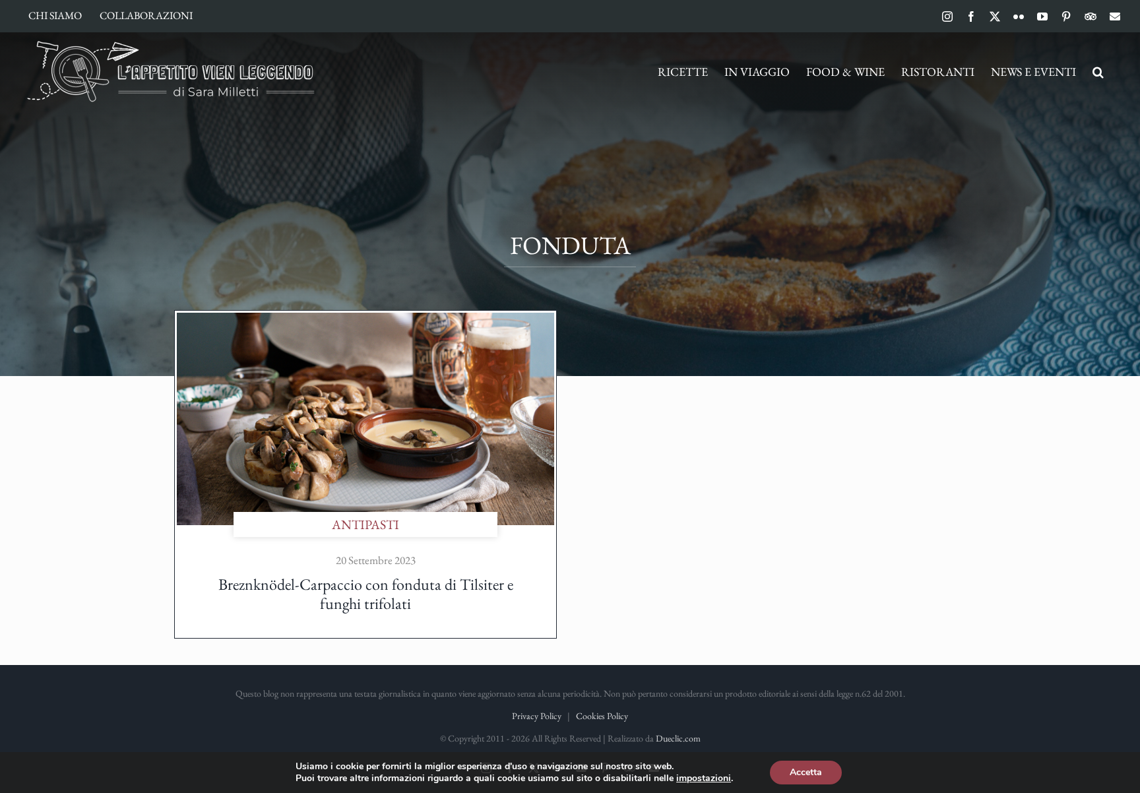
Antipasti (365, 524)
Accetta (806, 772)
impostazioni (703, 778)
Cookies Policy (602, 716)
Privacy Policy (536, 716)
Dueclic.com (678, 738)
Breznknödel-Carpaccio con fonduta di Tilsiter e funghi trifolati (365, 594)
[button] (1098, 71)
